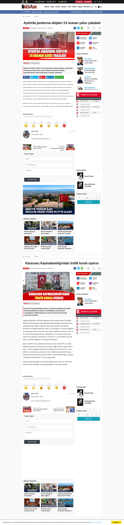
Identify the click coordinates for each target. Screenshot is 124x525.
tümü (98, 169)
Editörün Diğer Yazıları (37, 134)
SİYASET (64, 7)
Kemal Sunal (88, 176)
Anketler (81, 12)
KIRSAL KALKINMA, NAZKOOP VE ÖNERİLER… (91, 81)
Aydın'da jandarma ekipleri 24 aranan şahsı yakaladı (37, 116)
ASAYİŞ (57, 7)
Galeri (89, 1)
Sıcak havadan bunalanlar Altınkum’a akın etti (64, 248)
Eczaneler (87, 12)
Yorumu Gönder (32, 179)
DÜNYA (74, 7)
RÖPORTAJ (87, 7)
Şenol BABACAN (89, 68)
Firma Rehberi (94, 12)
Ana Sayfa (27, 16)
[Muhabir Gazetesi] (29, 6)
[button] (100, 54)
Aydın (51, 28)
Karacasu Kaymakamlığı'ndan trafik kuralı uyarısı (37, 378)
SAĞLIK (80, 7)
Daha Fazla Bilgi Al (96, 522)
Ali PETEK (87, 77)
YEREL (52, 7)
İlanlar (100, 12)
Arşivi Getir (88, 202)
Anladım (116, 522)
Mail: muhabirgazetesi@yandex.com (41, 138)
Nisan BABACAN (89, 88)
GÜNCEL (46, 7)
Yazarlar (74, 12)
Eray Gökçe (88, 59)
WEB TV (80, 1)
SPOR (69, 7)
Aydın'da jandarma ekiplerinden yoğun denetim (38, 12)
